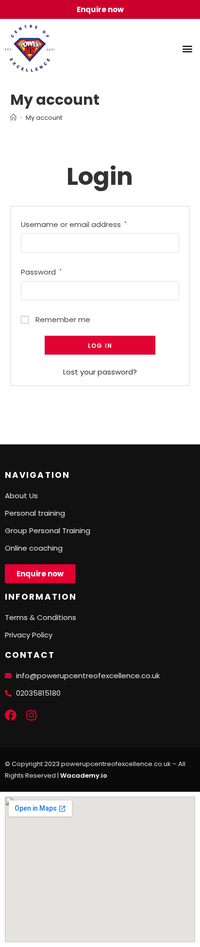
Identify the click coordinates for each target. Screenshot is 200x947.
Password (41, 272)
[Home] (13, 117)
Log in (100, 346)
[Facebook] (11, 715)
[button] (187, 48)
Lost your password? (100, 372)
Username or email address (74, 224)
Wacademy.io (83, 775)
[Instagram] (31, 715)
